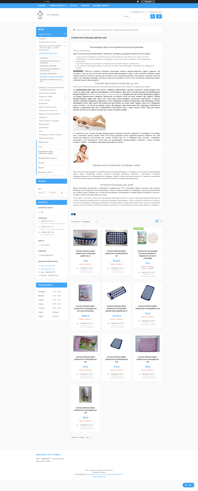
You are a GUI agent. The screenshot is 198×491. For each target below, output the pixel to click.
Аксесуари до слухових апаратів (50, 134)
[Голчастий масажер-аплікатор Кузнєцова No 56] (116, 238)
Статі (40, 147)
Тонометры (44, 58)
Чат (190, 485)
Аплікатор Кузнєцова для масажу (51, 76)
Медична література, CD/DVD (49, 114)
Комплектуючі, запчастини (48, 110)
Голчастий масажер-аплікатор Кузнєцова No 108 (147, 359)
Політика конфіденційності (114, 474)
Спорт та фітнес (44, 100)
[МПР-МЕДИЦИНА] (40, 15)
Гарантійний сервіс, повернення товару (45, 152)
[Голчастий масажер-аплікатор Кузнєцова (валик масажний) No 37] (116, 293)
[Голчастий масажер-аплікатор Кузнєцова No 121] (85, 343)
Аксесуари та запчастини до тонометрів (50, 62)
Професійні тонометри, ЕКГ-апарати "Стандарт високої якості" (51, 88)
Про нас (73, 6)
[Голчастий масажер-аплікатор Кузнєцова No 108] (147, 343)
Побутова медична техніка (102, 30)
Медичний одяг (44, 124)
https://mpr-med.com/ (48, 266)
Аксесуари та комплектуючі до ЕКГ (51, 80)
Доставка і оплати (101, 6)
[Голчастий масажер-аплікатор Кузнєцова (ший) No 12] (85, 238)
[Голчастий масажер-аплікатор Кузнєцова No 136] (116, 343)
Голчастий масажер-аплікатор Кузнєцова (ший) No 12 (85, 253)
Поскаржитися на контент (96, 474)
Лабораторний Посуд (46, 138)
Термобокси (43, 117)
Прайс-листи (43, 142)
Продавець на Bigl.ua (99, 472)
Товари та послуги (83, 30)
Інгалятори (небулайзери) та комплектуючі (50, 69)
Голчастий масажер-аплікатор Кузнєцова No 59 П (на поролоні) (85, 308)
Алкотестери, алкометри (47, 93)
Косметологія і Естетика (47, 42)
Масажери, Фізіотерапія (48, 73)
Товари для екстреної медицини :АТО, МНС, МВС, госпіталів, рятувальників (50, 48)
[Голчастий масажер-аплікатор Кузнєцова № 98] (147, 293)
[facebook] (72, 214)
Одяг (40, 131)
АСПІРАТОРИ (43, 128)
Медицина (42, 39)
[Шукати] (152, 16)
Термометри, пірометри (48, 66)
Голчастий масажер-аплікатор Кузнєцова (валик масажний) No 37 (117, 308)
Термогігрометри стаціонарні (49, 121)
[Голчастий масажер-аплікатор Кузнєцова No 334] (85, 394)
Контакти (85, 6)
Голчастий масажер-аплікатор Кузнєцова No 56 (116, 253)
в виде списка (160, 221)
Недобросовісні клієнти (47, 158)
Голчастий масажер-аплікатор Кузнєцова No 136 (116, 359)
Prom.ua (110, 470)
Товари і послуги (57, 6)
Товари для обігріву (46, 96)
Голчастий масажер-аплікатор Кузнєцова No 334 (85, 410)
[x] (75, 214)
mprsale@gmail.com (47, 269)
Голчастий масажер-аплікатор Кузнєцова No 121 (85, 359)
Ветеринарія (43, 103)
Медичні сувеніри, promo (47, 107)
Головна (41, 6)
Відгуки (41, 167)
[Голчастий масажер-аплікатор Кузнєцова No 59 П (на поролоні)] (85, 293)
